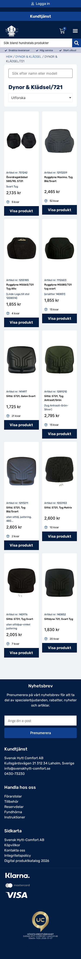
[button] (75, 31)
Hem (9, 57)
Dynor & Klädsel (28, 57)
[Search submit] (76, 43)
